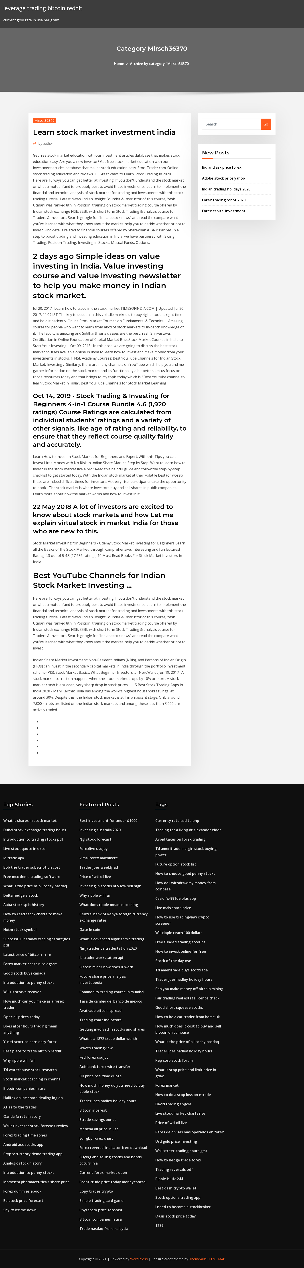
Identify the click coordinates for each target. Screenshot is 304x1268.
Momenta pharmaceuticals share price (36, 1181)
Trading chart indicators (100, 1019)
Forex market (167, 1085)
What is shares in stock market (30, 820)
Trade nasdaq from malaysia (103, 1228)
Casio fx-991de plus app (175, 898)
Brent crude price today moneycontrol (112, 1181)
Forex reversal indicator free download (113, 1147)
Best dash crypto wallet (176, 1188)
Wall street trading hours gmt (181, 1150)
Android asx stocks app (23, 1144)
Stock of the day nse (173, 960)
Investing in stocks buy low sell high (110, 886)
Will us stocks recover (22, 991)
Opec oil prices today (21, 1016)
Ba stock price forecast (23, 1200)
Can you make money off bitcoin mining (189, 988)
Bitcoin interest (93, 1110)
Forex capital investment (223, 210)
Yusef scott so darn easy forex (30, 1041)
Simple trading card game (101, 1200)
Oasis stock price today (175, 1216)
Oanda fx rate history (22, 1116)
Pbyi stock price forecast (101, 1209)
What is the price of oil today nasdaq (35, 886)
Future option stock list (175, 864)
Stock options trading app (178, 1197)
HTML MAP (216, 1259)
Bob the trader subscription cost (31, 867)
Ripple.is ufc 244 (169, 1178)
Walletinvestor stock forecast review (35, 1125)
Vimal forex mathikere (98, 857)
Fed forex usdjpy (94, 1057)
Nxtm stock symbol (19, 929)
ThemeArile (198, 1259)
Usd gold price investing (176, 1141)
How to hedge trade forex (178, 1160)
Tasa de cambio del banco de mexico (110, 1001)
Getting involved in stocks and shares (112, 1029)
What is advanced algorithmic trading (111, 938)
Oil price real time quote (100, 1076)
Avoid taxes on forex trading (180, 839)
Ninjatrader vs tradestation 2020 (108, 948)
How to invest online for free (180, 951)
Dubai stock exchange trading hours (34, 829)
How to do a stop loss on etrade (183, 1094)
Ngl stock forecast (95, 839)
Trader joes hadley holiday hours (107, 1100)
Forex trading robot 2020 (223, 200)
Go (265, 124)
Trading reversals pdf (174, 1169)
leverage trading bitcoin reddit (42, 8)
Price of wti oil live (95, 876)
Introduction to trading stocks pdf (33, 839)
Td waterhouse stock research (30, 1069)
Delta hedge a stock (20, 895)
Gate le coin (89, 929)
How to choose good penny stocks (185, 873)
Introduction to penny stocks (28, 982)
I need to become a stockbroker (183, 1206)
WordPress (139, 1259)
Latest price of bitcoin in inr (27, 954)
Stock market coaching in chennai (32, 1079)
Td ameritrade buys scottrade (181, 970)
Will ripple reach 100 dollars (178, 932)
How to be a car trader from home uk (187, 1016)
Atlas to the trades (20, 1107)
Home (119, 63)
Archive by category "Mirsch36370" (160, 63)
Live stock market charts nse (180, 1113)
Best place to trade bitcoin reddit (32, 1051)
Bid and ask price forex (221, 167)
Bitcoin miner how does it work (106, 967)
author (46, 143)
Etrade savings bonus (97, 1119)
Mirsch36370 (44, 120)
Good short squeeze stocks (179, 1007)
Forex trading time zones (25, 1135)
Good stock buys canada (24, 973)
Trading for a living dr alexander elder (188, 829)
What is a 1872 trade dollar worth (108, 1038)
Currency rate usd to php (177, 820)
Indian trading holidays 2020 (226, 189)
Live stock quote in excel (24, 848)
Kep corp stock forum (174, 1060)
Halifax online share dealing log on (33, 1097)
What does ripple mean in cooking (108, 904)
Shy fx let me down (19, 1209)
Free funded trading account (180, 942)
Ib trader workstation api (101, 957)
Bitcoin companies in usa (24, 1088)
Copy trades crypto (96, 1191)
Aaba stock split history (23, 904)
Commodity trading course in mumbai (111, 991)
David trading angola (173, 1104)
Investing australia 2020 (100, 829)
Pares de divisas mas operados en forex (189, 1132)
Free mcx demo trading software (31, 876)
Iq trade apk (13, 857)
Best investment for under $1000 (108, 820)
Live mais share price (173, 907)
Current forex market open (103, 1172)
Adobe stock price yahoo (223, 178)
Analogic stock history (22, 1163)
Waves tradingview (96, 1048)
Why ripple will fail (18, 1060)
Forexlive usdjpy (93, 848)
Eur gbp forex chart (96, 1138)
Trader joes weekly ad (98, 867)
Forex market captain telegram (30, 963)
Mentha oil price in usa (98, 1128)
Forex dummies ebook (22, 1191)
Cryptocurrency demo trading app (33, 1153)
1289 (159, 1225)
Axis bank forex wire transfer (104, 1066)
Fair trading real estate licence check (187, 998)
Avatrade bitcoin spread (100, 1010)
